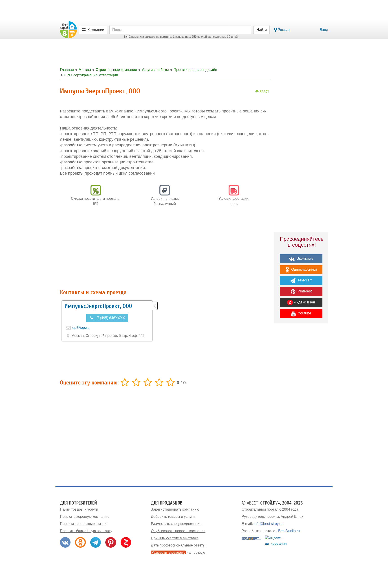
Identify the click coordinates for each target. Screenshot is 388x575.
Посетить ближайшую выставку (86, 531)
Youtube (304, 313)
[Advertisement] (165, 250)
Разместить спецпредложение (176, 524)
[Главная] (68, 29)
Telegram (304, 280)
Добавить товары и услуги (173, 516)
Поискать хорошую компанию (84, 516)
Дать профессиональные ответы (178, 545)
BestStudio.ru (289, 531)
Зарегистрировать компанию (175, 509)
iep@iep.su (80, 327)
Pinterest (304, 291)
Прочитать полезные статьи (83, 524)
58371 (264, 92)
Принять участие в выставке (174, 538)
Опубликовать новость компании (178, 531)
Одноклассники (303, 269)
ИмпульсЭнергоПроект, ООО (98, 306)
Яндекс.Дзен (304, 302)
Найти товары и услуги (79, 509)
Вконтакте (304, 258)
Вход (324, 30)
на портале (178, 552)
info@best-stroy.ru (268, 524)
